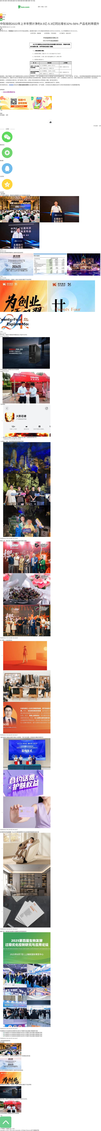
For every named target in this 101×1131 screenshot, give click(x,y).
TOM (1, 336)
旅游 (14, 0)
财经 (24, 0)
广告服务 (7, 1128)
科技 (34, 0)
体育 (9, 0)
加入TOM (12, 1128)
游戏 (11, 0)
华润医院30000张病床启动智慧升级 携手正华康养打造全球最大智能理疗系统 (19, 1031)
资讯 (4, 0)
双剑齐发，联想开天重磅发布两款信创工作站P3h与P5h (13, 334)
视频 (21, 0)
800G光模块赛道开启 (9, 92)
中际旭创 (11, 84)
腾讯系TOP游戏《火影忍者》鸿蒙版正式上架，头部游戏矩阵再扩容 (19, 437)
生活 (16, 0)
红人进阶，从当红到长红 (6, 640)
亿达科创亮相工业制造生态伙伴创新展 (9, 369)
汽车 (31, 0)
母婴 (19, 0)
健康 (26, 0)
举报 (1, 113)
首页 (1, 0)
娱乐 (6, 0)
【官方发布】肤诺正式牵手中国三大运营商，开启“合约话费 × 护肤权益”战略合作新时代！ (22, 737)
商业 (42, 6)
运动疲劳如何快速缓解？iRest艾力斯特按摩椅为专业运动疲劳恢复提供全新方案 (19, 832)
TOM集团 (2, 1128)
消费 (29, 0)
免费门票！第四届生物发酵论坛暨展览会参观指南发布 (13, 931)
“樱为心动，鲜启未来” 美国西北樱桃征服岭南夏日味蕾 (13, 540)
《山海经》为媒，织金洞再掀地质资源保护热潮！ (12, 441)
